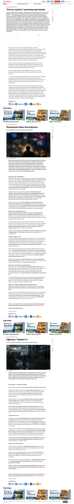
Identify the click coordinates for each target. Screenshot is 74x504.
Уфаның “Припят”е (37, 3)
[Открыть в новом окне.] (11, 104)
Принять (65, 501)
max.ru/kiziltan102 (39, 305)
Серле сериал (9, 124)
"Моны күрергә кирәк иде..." (56, 3)
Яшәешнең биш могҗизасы (22, 3)
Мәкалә (5, 4)
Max (63, 1)
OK (52, 1)
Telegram (57, 1)
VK (48, 1)
